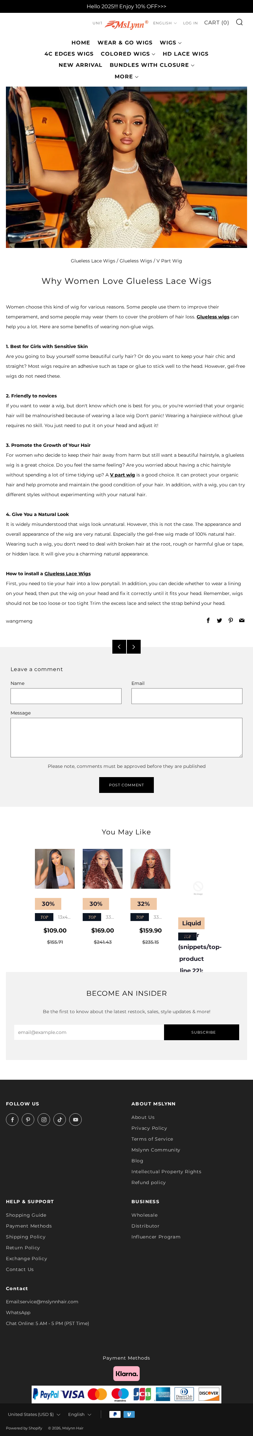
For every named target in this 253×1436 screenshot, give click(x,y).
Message (21, 713)
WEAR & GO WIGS (125, 43)
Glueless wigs (213, 317)
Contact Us (20, 1269)
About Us (143, 1117)
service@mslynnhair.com (49, 1302)
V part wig (122, 475)
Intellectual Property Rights (166, 1172)
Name (17, 683)
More (124, 76)
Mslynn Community (156, 1150)
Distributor (145, 1226)
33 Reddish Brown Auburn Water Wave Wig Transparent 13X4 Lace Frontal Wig (150, 917)
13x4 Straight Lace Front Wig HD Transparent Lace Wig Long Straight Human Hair (54, 917)
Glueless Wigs (136, 261)
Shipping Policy (26, 1237)
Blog (137, 1161)
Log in (190, 23)
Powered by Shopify (24, 1428)
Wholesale (144, 1215)
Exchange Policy (26, 1258)
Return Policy (23, 1248)
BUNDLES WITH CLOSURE (149, 65)
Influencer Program (156, 1237)
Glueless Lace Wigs (93, 261)
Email (138, 683)
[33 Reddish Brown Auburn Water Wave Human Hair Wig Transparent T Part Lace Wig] (103, 869)
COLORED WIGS (125, 54)
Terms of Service (152, 1139)
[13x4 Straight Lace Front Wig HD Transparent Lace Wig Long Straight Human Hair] (55, 869)
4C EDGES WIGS (69, 54)
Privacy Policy (149, 1128)
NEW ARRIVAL (80, 65)
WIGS (168, 43)
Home (80, 43)
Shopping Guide (26, 1215)
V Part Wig (169, 261)
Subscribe (203, 1032)
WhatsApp (18, 1312)
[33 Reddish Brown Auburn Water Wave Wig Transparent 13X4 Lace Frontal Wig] (150, 869)
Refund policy (148, 1182)
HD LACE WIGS (186, 54)
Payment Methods (29, 1226)
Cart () (216, 22)
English (162, 23)
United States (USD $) (31, 1414)
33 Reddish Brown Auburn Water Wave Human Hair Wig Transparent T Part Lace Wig (100, 917)
